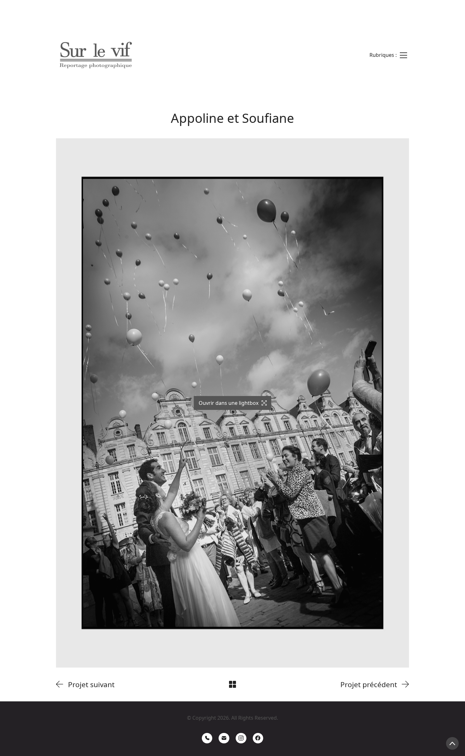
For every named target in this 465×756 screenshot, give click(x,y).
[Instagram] (241, 738)
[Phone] (207, 738)
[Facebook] (258, 738)
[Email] (224, 738)
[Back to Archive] (232, 684)
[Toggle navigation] (388, 55)
